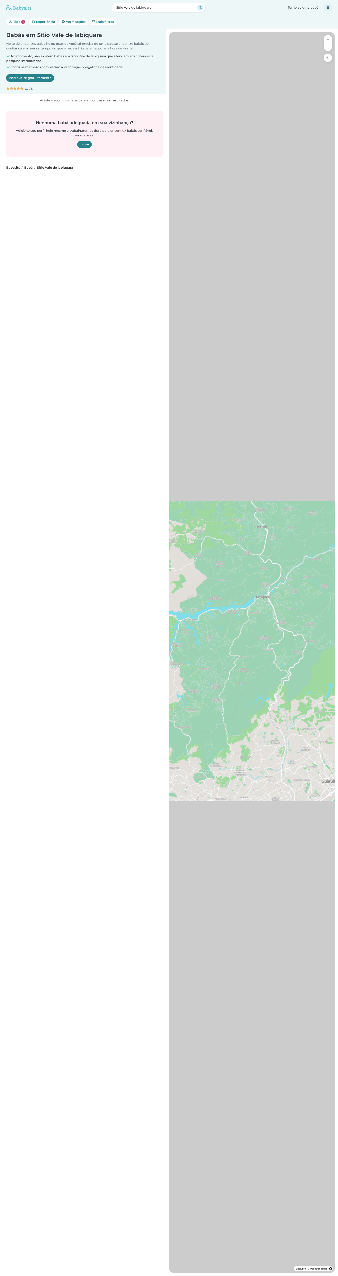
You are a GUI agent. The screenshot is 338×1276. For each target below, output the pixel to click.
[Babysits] (18, 7)
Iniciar (84, 144)
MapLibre (301, 1268)
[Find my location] (328, 58)
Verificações (75, 22)
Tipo (18, 22)
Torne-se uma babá (303, 7)
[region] (252, 652)
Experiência (45, 22)
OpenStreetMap (318, 1268)
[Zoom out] (328, 47)
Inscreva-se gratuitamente (30, 78)
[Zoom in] (328, 39)
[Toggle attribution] (330, 1268)
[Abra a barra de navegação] (328, 7)
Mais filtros (104, 22)
